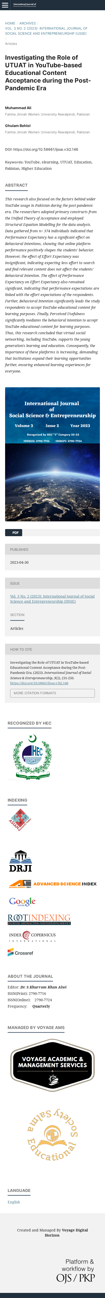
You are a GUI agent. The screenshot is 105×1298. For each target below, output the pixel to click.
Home (10, 23)
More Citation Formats (35, 693)
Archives (27, 23)
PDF (15, 533)
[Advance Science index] (52, 887)
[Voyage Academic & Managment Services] (52, 1093)
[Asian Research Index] (20, 831)
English (14, 1202)
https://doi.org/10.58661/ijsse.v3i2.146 (45, 149)
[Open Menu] (5, 5)
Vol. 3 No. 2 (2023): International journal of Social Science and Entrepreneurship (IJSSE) (46, 30)
